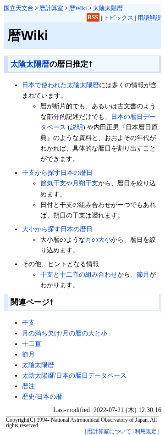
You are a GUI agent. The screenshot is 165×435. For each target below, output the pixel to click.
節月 (143, 274)
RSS (93, 17)
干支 (28, 322)
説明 (76, 127)
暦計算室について (109, 431)
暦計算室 (51, 8)
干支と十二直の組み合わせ (78, 274)
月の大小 (98, 239)
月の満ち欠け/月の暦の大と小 (64, 333)
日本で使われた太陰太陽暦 (60, 85)
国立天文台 (18, 8)
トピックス (118, 17)
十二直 (31, 343)
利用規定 (146, 431)
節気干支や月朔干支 (69, 183)
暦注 (28, 386)
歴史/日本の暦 (42, 396)
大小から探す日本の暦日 (57, 229)
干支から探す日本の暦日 (57, 172)
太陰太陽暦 (108, 8)
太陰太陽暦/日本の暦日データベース (74, 375)
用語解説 (149, 17)
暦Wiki (78, 8)
